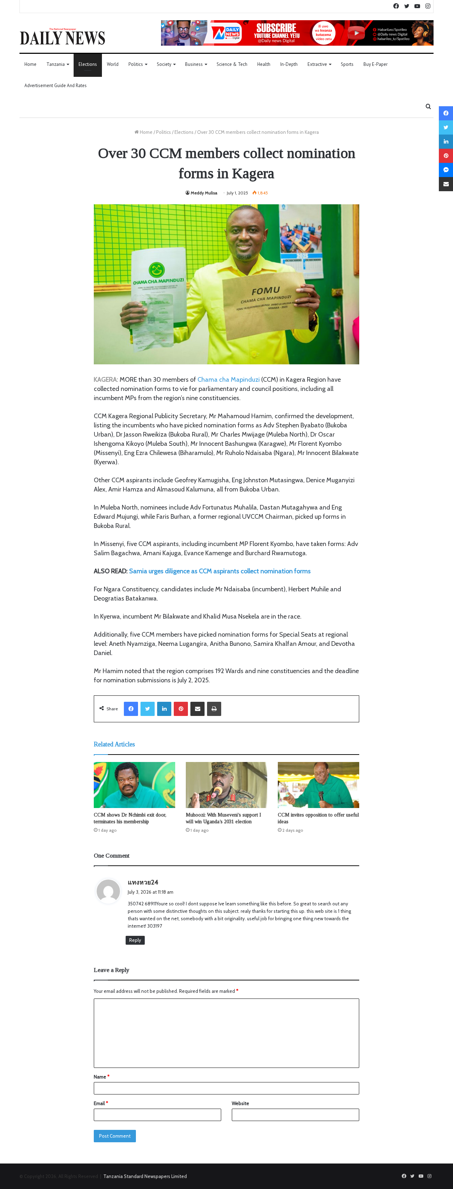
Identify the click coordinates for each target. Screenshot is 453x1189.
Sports (347, 64)
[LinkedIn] (164, 709)
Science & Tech (232, 64)
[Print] (214, 709)
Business (194, 64)
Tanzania (55, 64)
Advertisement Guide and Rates (55, 86)
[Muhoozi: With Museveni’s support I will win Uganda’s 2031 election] (226, 785)
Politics (135, 64)
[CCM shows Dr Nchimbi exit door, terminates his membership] (134, 785)
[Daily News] (62, 36)
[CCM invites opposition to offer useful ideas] (318, 785)
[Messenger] (446, 170)
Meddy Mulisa (204, 192)
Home (30, 64)
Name (101, 1077)
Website (240, 1103)
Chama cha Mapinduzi (228, 379)
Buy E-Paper (375, 64)
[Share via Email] (197, 709)
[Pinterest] (181, 709)
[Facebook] (131, 709)
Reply (135, 940)
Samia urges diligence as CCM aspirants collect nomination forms (220, 571)
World (113, 64)
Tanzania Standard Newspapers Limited (145, 1176)
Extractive (317, 64)
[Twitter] (148, 709)
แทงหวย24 (143, 882)
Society (164, 64)
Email (101, 1103)
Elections (88, 64)
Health (263, 64)
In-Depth (289, 64)
